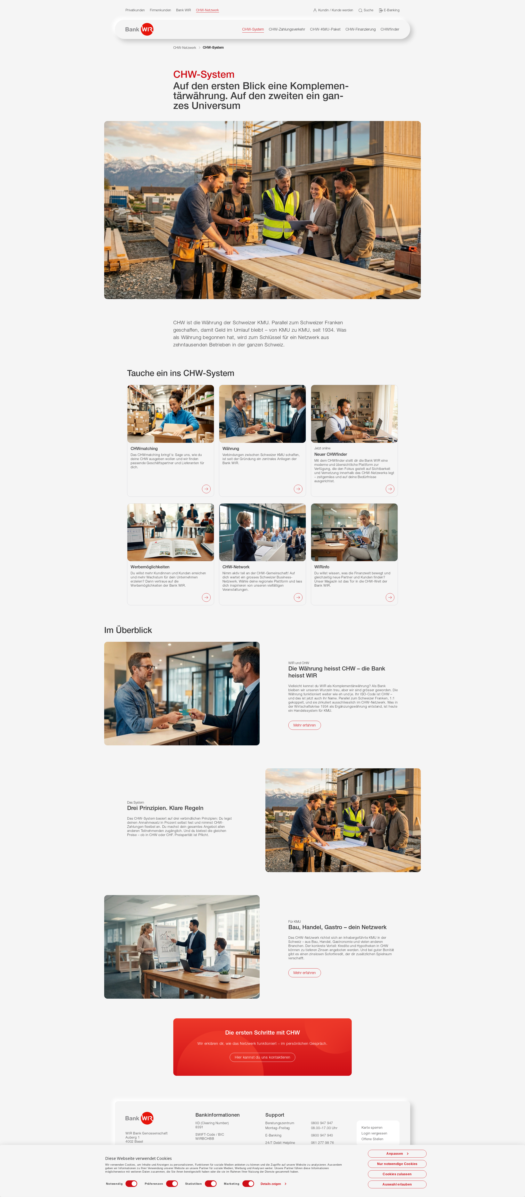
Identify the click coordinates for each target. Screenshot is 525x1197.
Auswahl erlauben (397, 1184)
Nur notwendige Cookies (397, 1164)
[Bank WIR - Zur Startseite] (140, 29)
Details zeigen (271, 1184)
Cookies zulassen (397, 1174)
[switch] (168, 1182)
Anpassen (394, 1153)
